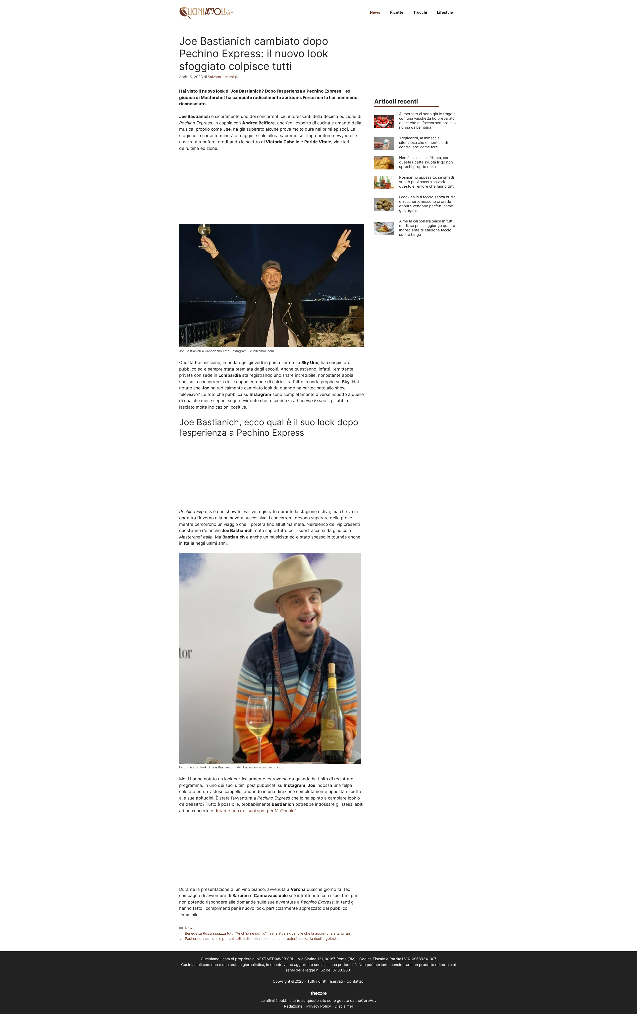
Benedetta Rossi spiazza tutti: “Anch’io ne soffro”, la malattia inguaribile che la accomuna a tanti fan (267, 933)
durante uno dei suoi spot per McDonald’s (256, 810)
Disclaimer (344, 1006)
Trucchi (420, 12)
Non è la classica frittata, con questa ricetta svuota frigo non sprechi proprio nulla (426, 162)
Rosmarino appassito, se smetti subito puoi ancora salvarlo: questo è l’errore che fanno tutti (427, 182)
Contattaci (356, 981)
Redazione (293, 1006)
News (375, 12)
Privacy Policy (318, 1006)
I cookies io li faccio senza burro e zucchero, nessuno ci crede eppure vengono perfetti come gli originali (427, 204)
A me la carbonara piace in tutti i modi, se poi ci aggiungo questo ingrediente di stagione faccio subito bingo (427, 228)
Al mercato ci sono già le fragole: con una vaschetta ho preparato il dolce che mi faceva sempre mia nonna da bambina (428, 120)
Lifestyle (445, 12)
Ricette (396, 12)
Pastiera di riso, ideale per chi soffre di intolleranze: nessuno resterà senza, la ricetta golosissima (265, 938)
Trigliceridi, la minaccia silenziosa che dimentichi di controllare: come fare (423, 142)
